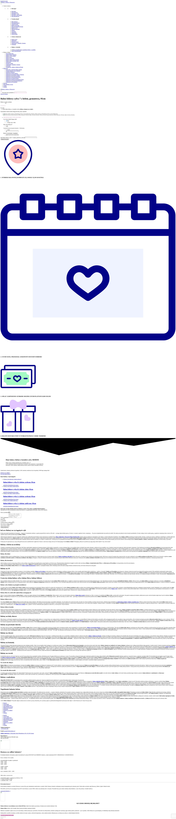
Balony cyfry (114, 588)
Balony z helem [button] (6, 52)
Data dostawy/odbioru (5, 524)
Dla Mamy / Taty (15, 13)
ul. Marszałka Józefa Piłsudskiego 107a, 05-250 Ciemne (17, 733)
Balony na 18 (14, 27)
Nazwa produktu (4, 512)
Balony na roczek (15, 25)
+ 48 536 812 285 (4, 728)
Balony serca (14, 39)
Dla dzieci (14, 11)
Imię (2, 519)
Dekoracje (5, 68)
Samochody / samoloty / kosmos (19, 43)
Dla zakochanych (15, 16)
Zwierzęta (14, 44)
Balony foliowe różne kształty (12, 59)
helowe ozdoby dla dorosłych (29, 565)
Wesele (13, 30)
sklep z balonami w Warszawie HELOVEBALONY (68, 536)
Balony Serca (9, 57)
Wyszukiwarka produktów (8, 92)
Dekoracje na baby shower (12, 73)
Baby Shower (15, 21)
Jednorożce (14, 40)
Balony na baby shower (77, 620)
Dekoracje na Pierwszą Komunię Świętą (15, 79)
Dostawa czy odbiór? (8, 710)
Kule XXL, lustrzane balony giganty (14, 69)
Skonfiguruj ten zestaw (13, 485)
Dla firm (5, 83)
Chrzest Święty (15, 24)
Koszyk (5, 703)
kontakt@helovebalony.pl (9, 731)
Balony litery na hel (80, 595)
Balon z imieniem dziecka (98, 681)
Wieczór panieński (16, 29)
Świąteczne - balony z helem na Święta (14, 67)
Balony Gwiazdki (10, 58)
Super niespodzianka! (16, 51)
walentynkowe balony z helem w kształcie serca (128, 601)
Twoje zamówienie (7, 705)
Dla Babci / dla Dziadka (17, 15)
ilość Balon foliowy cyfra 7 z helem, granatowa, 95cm (12, 137)
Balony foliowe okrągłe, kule (12, 61)
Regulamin (5, 709)
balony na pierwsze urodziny (9, 657)
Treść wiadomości (5, 517)
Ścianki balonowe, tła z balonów (13, 70)
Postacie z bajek (15, 42)
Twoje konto (6, 704)
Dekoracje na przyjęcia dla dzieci (13, 77)
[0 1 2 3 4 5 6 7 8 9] (7, 126)
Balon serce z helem (20, 604)
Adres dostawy (4, 525)
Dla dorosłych (15, 12)
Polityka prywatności (7, 708)
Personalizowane (9, 53)
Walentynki (14, 32)
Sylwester (14, 31)
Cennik (4, 85)
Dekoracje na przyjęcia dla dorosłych (14, 80)
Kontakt (5, 87)
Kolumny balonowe (10, 72)
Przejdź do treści (4, 1)
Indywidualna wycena (8, 84)
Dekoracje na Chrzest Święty (12, 78)
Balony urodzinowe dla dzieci (65, 556)
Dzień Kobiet (14, 34)
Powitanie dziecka (15, 23)
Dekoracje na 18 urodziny (11, 82)
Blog (4, 711)
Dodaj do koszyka (4, 139)
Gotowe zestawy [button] (7, 6)
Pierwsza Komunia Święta (17, 26)
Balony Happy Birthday (11, 54)
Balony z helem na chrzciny (95, 635)
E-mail (2, 520)
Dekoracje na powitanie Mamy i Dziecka (15, 74)
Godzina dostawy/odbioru (6, 522)
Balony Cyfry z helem (11, 56)
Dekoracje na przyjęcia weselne (13, 75)
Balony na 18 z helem (40, 571)
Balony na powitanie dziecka (93, 627)
